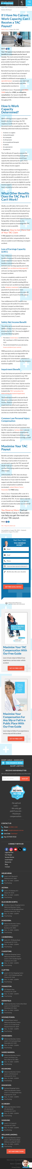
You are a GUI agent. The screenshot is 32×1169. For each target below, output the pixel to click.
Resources (8, 862)
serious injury (19, 430)
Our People (8, 855)
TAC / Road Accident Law (8, 525)
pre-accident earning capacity (17, 268)
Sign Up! (25, 779)
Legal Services (9, 852)
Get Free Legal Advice (13, 587)
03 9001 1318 (13, 827)
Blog (6, 7)
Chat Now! (14, 833)
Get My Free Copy (16, 668)
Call (22, 4)
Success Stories (9, 857)
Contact (7, 867)
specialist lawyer (6, 81)
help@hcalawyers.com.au (15, 830)
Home (2, 7)
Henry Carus (4, 29)
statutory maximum (11, 287)
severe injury (14, 337)
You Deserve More (10, 510)
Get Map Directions (16, 1151)
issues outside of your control (12, 347)
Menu (29, 4)
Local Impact (9, 859)
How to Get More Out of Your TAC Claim (15, 231)
